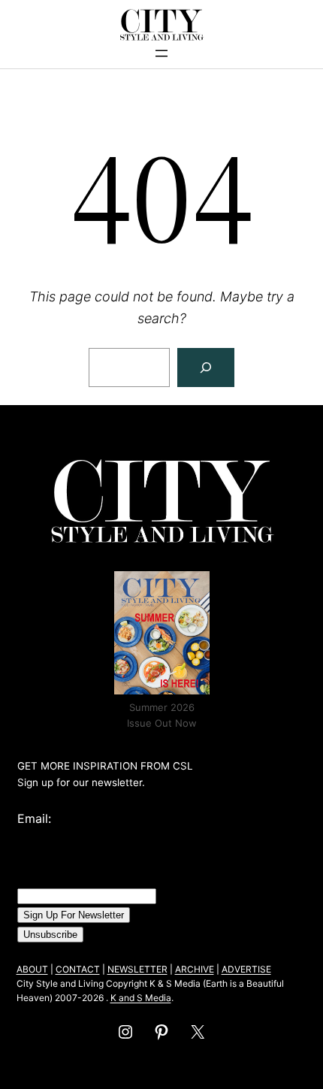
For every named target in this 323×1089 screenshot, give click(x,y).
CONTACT (78, 969)
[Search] (205, 367)
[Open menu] (161, 53)
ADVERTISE (246, 969)
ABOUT (32, 969)
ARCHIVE (194, 969)
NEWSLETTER (137, 969)
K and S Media (140, 997)
